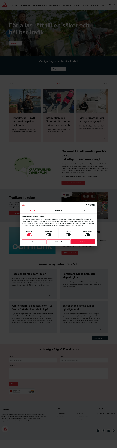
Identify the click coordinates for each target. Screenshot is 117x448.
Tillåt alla (83, 242)
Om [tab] (84, 210)
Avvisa (34, 242)
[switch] (48, 234)
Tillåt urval (58, 242)
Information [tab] (58, 210)
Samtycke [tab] (33, 211)
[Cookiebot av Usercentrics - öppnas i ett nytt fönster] (87, 205)
